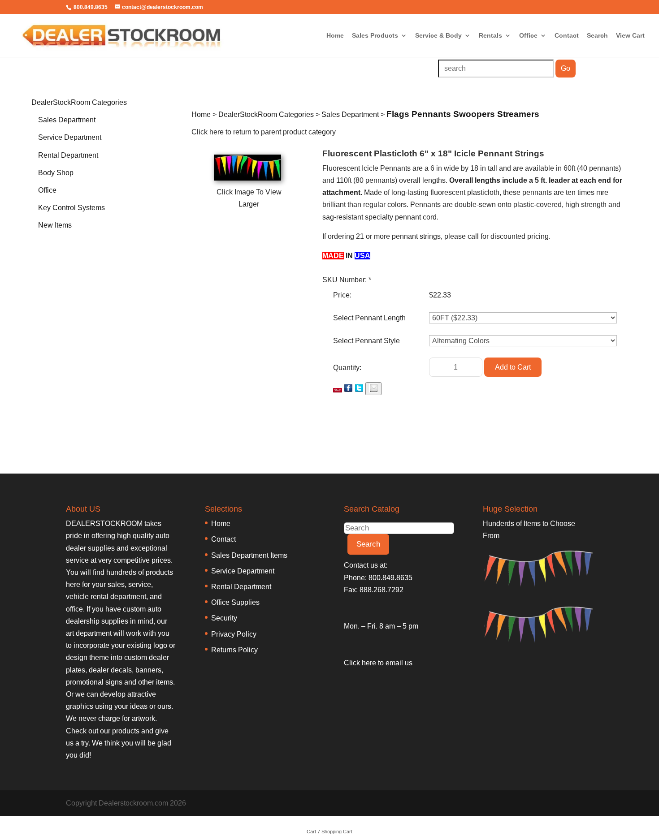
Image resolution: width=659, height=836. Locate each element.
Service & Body (438, 35)
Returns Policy (234, 650)
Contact (567, 35)
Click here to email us (378, 663)
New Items (55, 225)
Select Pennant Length (369, 318)
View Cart (630, 35)
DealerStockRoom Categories (79, 102)
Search (597, 35)
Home (335, 35)
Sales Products (375, 35)
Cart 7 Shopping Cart (329, 831)
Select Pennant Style (366, 341)
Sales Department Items (249, 555)
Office (528, 35)
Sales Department (66, 120)
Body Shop (56, 173)
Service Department (69, 137)
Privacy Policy (233, 634)
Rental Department (68, 155)
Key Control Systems (71, 207)
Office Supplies (235, 602)
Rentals (490, 35)
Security (224, 618)
